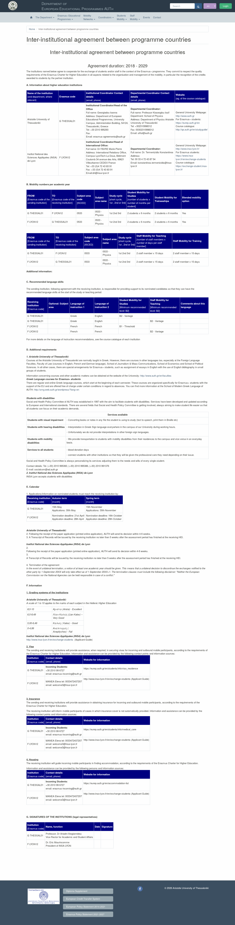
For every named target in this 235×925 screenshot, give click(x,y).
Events (146, 17)
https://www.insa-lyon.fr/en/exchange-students (191, 157)
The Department (44, 17)
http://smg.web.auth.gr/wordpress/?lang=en (56, 389)
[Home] (31, 17)
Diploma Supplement (76, 891)
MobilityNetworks (88, 17)
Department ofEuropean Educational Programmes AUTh (77, 6)
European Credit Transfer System (83, 898)
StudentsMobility (121, 17)
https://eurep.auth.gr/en (188, 122)
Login (225, 6)
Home (32, 29)
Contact (157, 17)
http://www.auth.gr (185, 115)
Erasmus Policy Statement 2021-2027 (85, 914)
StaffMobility (134, 17)
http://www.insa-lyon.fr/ (187, 148)
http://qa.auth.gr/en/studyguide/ (192, 129)
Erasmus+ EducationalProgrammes (69, 17)
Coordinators (105, 17)
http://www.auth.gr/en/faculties (155, 375)
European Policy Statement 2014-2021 (85, 906)
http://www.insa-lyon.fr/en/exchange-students (49, 639)
